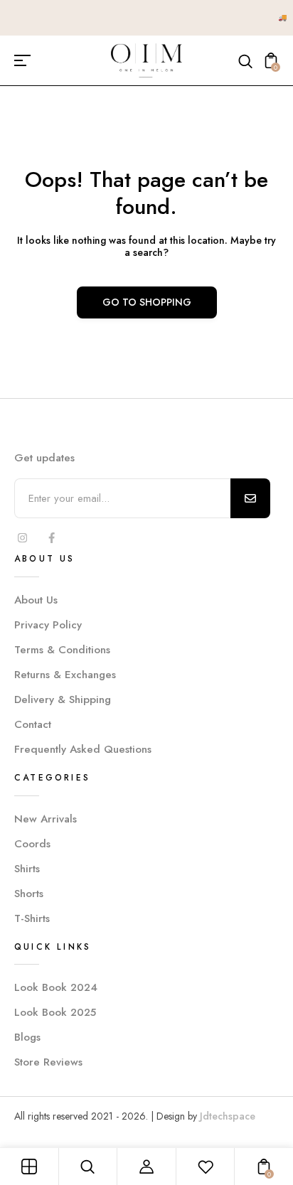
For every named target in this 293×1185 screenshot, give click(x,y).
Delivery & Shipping (62, 699)
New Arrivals (45, 819)
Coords (32, 844)
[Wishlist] (205, 1166)
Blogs (27, 1037)
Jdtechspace (227, 1116)
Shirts (27, 868)
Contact (32, 724)
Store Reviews (48, 1062)
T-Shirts (32, 918)
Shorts (28, 893)
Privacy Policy (48, 625)
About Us (36, 600)
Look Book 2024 (55, 987)
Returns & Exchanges (65, 674)
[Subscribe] (250, 498)
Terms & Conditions (62, 650)
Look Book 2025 (55, 1012)
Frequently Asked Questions (82, 749)
